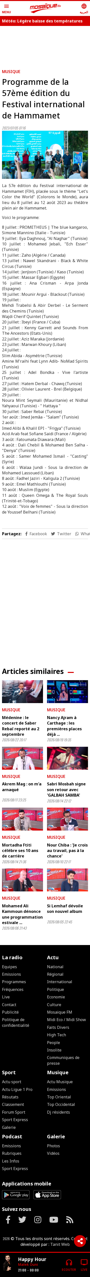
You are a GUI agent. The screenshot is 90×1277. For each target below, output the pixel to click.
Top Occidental (61, 1104)
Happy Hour (32, 1259)
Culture (54, 1004)
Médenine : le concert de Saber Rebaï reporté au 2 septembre (20, 726)
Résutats (10, 1097)
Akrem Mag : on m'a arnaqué (22, 786)
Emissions (11, 974)
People (53, 1042)
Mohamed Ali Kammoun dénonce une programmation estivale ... (22, 914)
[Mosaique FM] (45, 8)
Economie (56, 997)
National (55, 966)
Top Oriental (59, 1097)
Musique (11, 71)
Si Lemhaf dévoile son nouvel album (65, 908)
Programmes (14, 981)
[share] (80, 1241)
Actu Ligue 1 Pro (17, 1089)
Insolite (54, 1050)
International (59, 981)
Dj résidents (58, 1112)
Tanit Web (60, 1244)
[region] (45, 599)
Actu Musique (60, 1081)
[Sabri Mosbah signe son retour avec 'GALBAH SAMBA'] (67, 758)
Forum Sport (13, 1112)
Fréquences (13, 989)
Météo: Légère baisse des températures (42, 21)
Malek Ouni (28, 1264)
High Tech (56, 1035)
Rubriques (12, 1153)
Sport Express (15, 1119)
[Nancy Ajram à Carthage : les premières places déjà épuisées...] (67, 691)
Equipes (9, 966)
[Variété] (8, 1263)
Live (6, 997)
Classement (13, 1104)
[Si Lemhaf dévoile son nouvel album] (67, 879)
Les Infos (10, 1161)
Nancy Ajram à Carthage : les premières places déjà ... (64, 726)
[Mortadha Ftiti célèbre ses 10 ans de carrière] (22, 819)
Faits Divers (58, 1027)
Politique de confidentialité (15, 1022)
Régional (55, 974)
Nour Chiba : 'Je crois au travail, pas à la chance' (67, 850)
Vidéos (53, 1153)
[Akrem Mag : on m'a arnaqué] (22, 758)
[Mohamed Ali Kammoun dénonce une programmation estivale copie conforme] (22, 879)
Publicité (10, 1012)
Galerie (9, 1127)
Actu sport (11, 1081)
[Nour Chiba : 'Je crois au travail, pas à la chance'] (67, 819)
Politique (55, 989)
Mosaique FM (59, 1012)
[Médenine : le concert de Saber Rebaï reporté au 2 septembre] (22, 691)
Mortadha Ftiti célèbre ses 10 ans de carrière (20, 850)
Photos (53, 1146)
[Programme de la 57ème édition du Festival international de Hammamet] (45, 155)
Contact (9, 1004)
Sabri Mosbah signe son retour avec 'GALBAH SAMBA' (66, 789)
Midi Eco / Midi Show (66, 1019)
